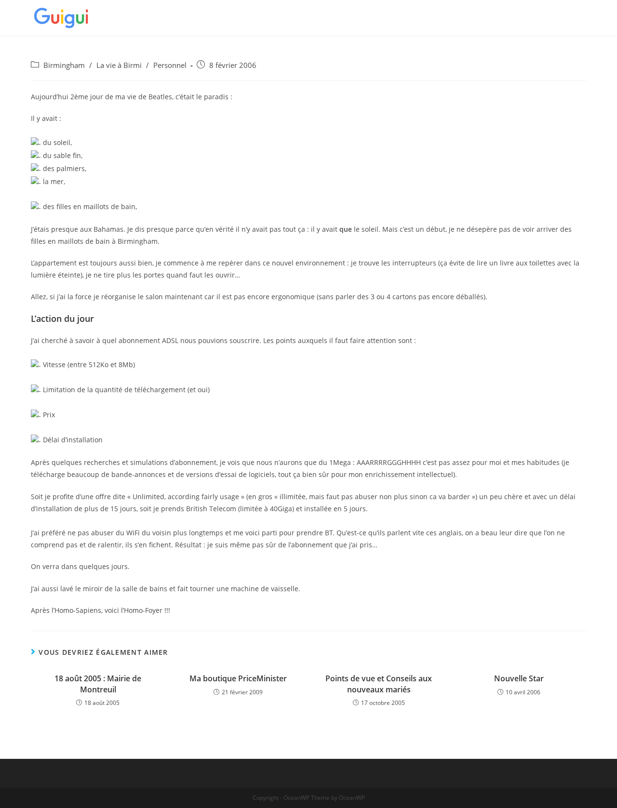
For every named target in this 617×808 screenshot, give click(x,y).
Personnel (170, 65)
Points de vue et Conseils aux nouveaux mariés (378, 683)
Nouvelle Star (519, 678)
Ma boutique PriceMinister (238, 678)
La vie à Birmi (119, 65)
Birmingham (64, 65)
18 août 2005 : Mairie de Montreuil (97, 683)
